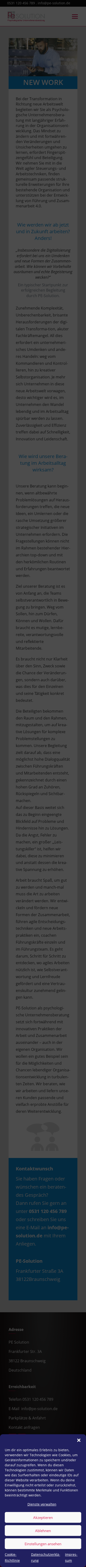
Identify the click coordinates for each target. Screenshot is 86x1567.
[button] (78, 1440)
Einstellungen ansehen (43, 1543)
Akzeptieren (43, 1517)
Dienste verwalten (41, 1504)
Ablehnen (43, 1530)
